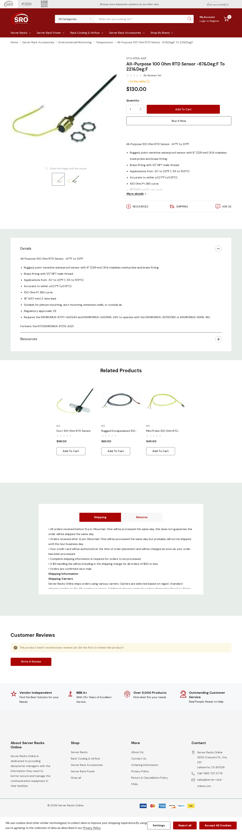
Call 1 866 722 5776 (210, 773)
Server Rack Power (49, 33)
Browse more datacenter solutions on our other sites (129, 4)
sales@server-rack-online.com (210, 783)
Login (203, 21)
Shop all (76, 778)
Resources (28, 339)
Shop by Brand (160, 33)
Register (214, 21)
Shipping (100, 517)
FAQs (134, 784)
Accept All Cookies (218, 825)
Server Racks (19, 33)
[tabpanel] (76, 418)
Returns (142, 517)
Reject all (184, 825)
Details (25, 248)
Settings (159, 825)
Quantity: (133, 100)
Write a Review (31, 661)
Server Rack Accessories (125, 33)
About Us (137, 752)
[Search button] (189, 19)
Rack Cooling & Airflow (85, 33)
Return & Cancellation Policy (149, 778)
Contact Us (138, 758)
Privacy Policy (140, 771)
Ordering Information (144, 765)
